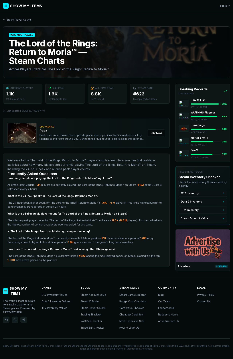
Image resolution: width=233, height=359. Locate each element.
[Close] (139, 152)
